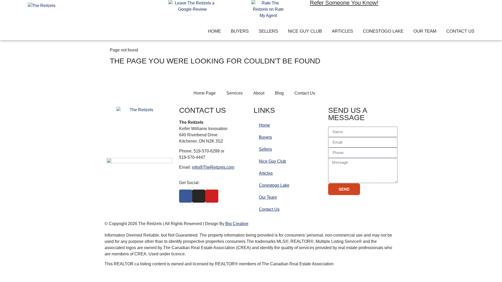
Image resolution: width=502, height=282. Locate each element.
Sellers (268, 31)
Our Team (424, 31)
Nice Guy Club (305, 31)
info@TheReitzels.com (213, 167)
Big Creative (236, 223)
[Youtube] (435, 7)
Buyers (240, 31)
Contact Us (460, 31)
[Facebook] (404, 7)
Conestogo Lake (383, 31)
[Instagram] (419, 7)
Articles (342, 31)
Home (214, 31)
